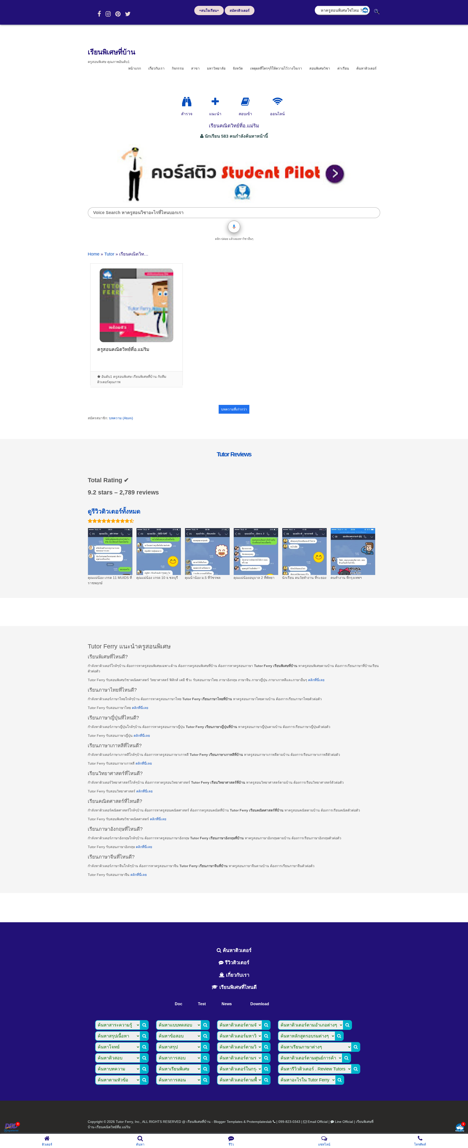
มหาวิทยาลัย (216, 68)
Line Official (344, 1122)
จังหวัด (238, 68)
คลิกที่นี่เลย (316, 680)
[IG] (108, 13)
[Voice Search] (234, 227)
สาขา (195, 68)
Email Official (318, 1122)
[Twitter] (128, 13)
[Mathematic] (215, 102)
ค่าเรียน (343, 68)
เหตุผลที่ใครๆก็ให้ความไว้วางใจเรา (276, 68)
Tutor (109, 254)
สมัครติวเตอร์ (240, 10)
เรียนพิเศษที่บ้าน (111, 52)
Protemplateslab (259, 1122)
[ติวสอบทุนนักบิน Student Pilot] (234, 201)
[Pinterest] (117, 13)
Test (202, 1004)
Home (93, 254)
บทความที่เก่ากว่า (234, 409)
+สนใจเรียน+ (209, 10)
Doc (178, 1004)
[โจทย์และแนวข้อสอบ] (460, 1128)
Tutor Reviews (234, 454)
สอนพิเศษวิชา (319, 68)
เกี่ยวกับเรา (156, 68)
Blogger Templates (228, 1122)
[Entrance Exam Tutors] (245, 102)
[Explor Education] (186, 102)
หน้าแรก (134, 68)
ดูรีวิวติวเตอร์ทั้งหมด (114, 511)
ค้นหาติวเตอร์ (366, 68)
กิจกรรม (178, 68)
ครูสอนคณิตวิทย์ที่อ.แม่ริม (123, 349)
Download (259, 1004)
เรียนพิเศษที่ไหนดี (237, 987)
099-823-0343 (289, 1122)
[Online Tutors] (277, 102)
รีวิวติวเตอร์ (236, 962)
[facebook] (99, 13)
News (227, 1004)
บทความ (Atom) (121, 418)
